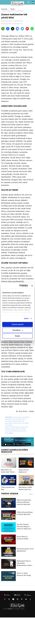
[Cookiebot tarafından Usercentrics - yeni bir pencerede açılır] (20, 285)
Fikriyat (10, 614)
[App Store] (8, 449)
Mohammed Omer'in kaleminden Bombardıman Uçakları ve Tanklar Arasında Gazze (25, 568)
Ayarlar (26, 318)
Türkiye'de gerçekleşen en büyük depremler (25, 519)
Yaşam (13, 9)
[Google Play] (17, 449)
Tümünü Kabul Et (17, 324)
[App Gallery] (27, 449)
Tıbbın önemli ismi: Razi (7, 494)
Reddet (17, 336)
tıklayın (11, 438)
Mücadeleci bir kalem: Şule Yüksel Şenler (7, 476)
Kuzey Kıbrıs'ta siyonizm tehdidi (25, 543)
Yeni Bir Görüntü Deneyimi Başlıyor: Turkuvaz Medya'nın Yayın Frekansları (24, 532)
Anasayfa (4, 9)
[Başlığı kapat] (32, 285)
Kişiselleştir (16, 330)
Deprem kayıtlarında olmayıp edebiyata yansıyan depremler (24, 507)
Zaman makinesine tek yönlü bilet (12, 11)
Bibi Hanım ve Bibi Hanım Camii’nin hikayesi (25, 494)
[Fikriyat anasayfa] (9, 446)
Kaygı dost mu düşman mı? (23, 476)
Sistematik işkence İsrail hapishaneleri (25, 555)
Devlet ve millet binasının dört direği (24, 580)
